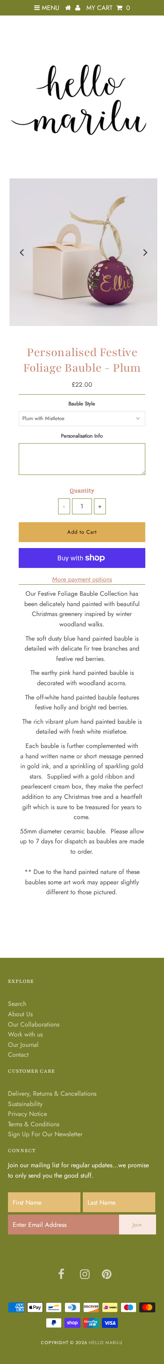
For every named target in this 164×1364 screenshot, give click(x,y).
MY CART (108, 7)
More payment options (82, 579)
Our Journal (23, 1044)
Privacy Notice (27, 1113)
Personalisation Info (82, 436)
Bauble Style (81, 403)
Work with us (25, 1034)
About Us (20, 1014)
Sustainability (25, 1103)
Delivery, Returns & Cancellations (52, 1093)
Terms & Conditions (33, 1124)
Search (17, 1003)
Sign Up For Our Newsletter (45, 1134)
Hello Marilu (106, 1342)
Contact (18, 1054)
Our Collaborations (33, 1024)
